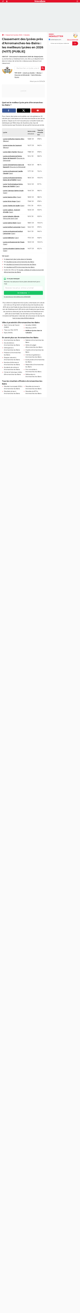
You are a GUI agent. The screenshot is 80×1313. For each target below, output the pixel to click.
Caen (10, 173)
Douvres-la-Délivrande (22, 75)
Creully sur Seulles (29, 73)
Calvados (27, 35)
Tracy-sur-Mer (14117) (11, 330)
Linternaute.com (55, 39)
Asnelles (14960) (30, 325)
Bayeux (38, 73)
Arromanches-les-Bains (12, 340)
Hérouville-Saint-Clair (10, 218)
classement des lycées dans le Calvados (18, 259)
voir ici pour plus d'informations (23, 318)
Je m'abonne (22, 293)
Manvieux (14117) (30, 328)
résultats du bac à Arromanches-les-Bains (20, 262)
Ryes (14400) (8, 333)
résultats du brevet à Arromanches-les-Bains (21, 264)
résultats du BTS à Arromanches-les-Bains (20, 267)
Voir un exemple (72, 39)
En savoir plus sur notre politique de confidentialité (17, 296)
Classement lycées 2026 (14, 35)
